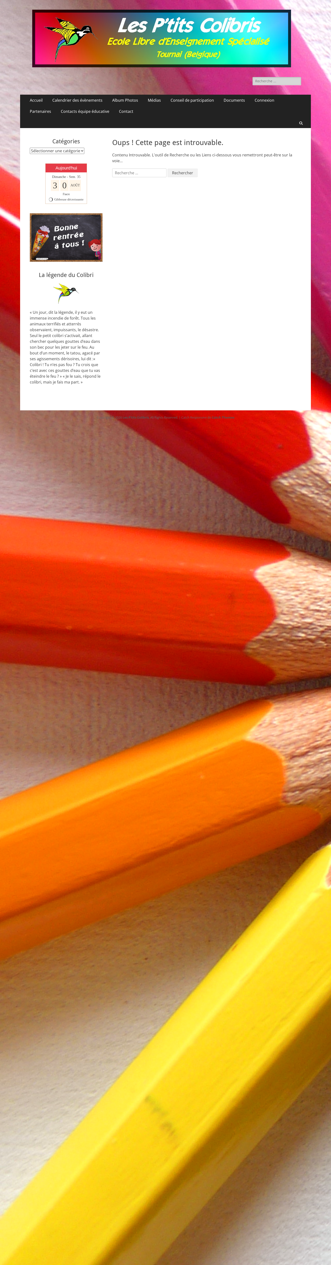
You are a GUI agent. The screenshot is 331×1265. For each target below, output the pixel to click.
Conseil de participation (192, 100)
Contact (126, 111)
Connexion (264, 100)
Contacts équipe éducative (85, 111)
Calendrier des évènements (77, 100)
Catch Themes (223, 417)
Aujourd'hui (66, 168)
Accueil (36, 100)
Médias (154, 100)
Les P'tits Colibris (136, 417)
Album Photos (125, 100)
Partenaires (40, 111)
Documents (234, 100)
